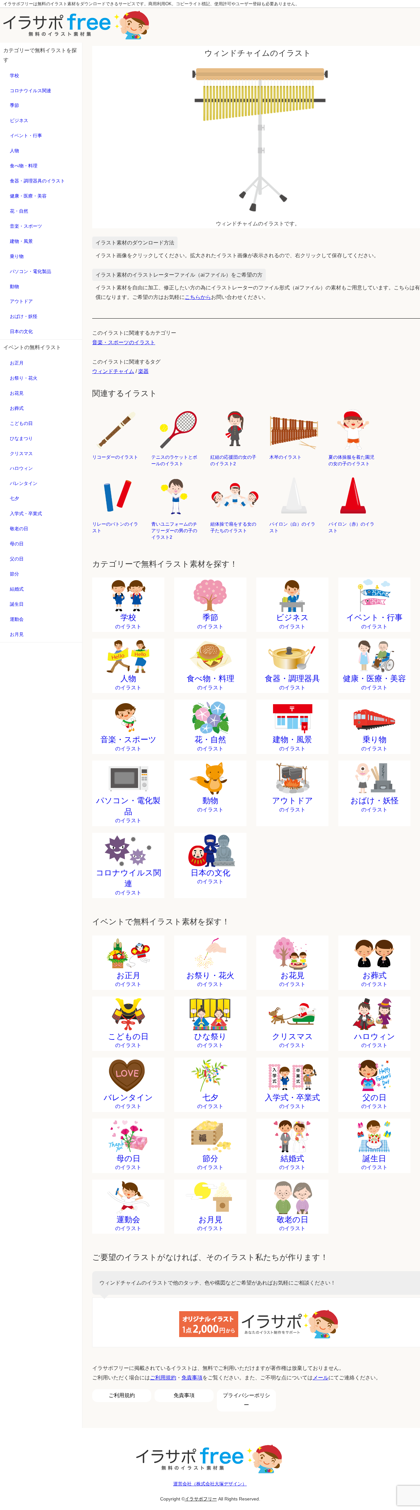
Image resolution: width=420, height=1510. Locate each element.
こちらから (198, 297)
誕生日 (17, 604)
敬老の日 (19, 528)
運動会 (17, 619)
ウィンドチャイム (113, 371)
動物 (14, 286)
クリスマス (21, 453)
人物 (14, 150)
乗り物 (17, 256)
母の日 (17, 543)
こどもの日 (21, 423)
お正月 (17, 363)
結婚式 (17, 589)
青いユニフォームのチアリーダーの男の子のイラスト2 (174, 530)
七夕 (14, 498)
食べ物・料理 (23, 165)
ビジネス (19, 120)
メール (320, 1377)
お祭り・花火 (23, 378)
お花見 (17, 393)
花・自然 (19, 211)
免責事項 (191, 1377)
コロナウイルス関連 (30, 90)
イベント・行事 (26, 135)
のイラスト (128, 621)
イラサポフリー (201, 1498)
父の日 (17, 558)
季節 (14, 105)
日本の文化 (21, 331)
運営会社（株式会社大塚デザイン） (210, 1483)
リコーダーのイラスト (115, 457)
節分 (14, 574)
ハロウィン (21, 468)
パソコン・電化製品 (30, 271)
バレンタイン (23, 483)
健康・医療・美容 (28, 196)
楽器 (143, 371)
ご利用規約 (163, 1377)
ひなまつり (21, 438)
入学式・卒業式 (26, 513)
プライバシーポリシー (246, 1400)
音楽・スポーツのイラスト (123, 342)
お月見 (17, 634)
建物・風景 (21, 241)
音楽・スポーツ (26, 226)
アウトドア (21, 301)
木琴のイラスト (285, 457)
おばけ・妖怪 (23, 316)
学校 (14, 75)
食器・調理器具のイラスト (37, 180)
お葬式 (17, 408)
